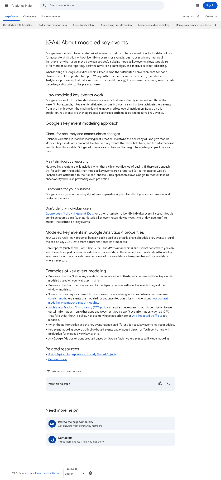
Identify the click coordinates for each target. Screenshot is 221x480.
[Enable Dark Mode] (90, 473)
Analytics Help (22, 6)
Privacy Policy (34, 473)
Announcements (51, 16)
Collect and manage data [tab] (53, 25)
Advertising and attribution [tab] (116, 25)
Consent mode (57, 359)
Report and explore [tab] (84, 25)
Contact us (211, 16)
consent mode (57, 298)
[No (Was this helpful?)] (169, 384)
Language (72, 469)
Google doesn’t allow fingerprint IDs (68, 213)
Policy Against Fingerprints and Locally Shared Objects (82, 354)
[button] (6, 5)
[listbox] (75, 473)
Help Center (11, 16)
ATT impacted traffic (145, 316)
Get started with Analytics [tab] (17, 25)
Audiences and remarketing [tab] (154, 25)
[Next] (214, 25)
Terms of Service (51, 473)
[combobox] (107, 5)
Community (30, 16)
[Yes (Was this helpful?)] (160, 384)
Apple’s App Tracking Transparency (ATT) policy (78, 307)
